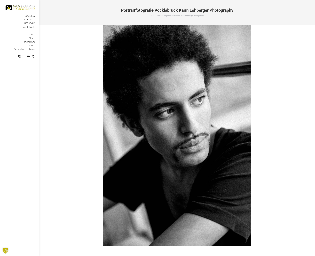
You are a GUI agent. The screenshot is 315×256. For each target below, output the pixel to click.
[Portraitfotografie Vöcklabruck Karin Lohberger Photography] (177, 135)
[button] (5, 250)
